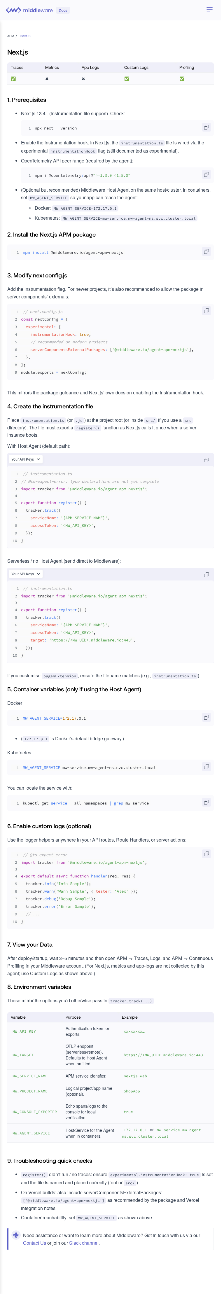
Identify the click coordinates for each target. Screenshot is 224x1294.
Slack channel (84, 1242)
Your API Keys (22, 459)
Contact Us (34, 1242)
